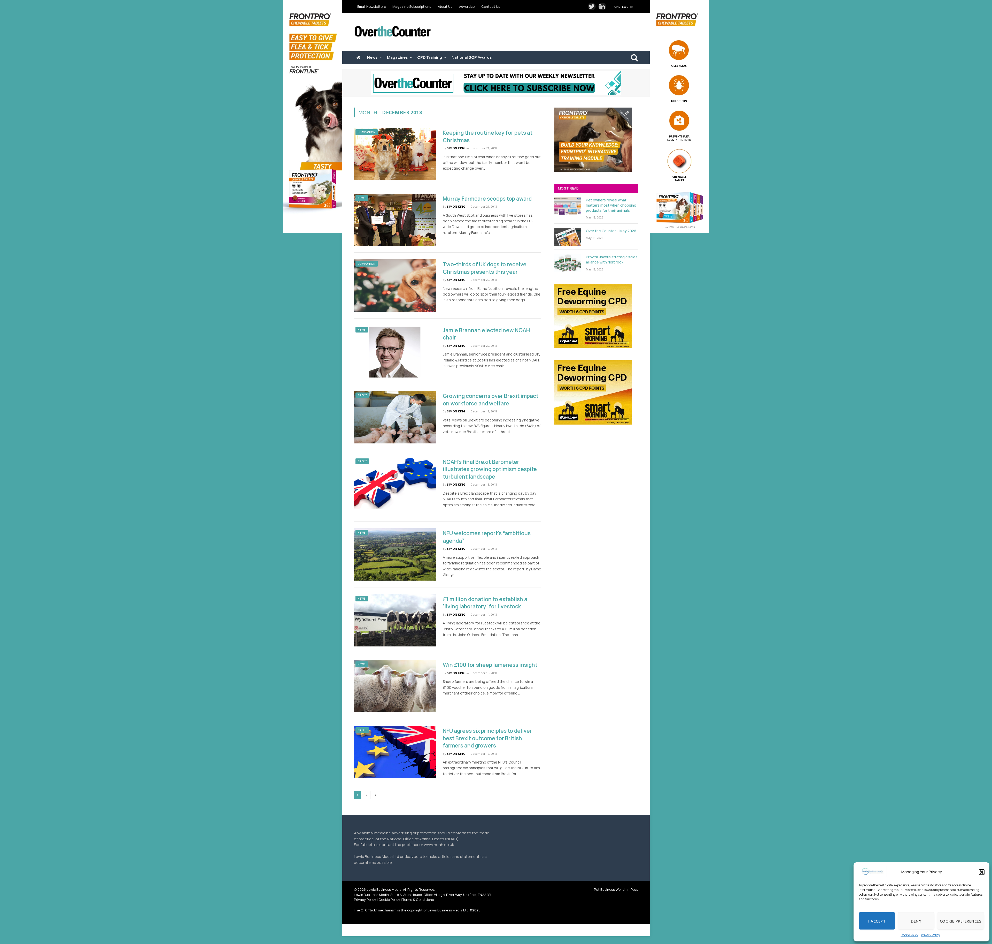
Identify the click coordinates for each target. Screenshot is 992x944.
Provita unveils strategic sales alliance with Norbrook (612, 259)
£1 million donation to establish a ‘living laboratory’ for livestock (485, 602)
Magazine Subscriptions (411, 6)
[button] (981, 872)
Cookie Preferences (960, 921)
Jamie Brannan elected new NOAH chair (486, 334)
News (372, 57)
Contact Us (490, 6)
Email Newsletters (371, 6)
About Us (445, 6)
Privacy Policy (930, 935)
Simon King (456, 148)
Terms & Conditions (418, 899)
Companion (367, 132)
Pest (634, 889)
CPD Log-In (624, 7)
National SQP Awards (472, 57)
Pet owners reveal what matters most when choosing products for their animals (611, 205)
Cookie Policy (909, 935)
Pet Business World (609, 889)
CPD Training (429, 57)
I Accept (877, 921)
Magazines (397, 57)
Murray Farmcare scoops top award (487, 198)
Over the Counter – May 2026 (611, 230)
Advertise (467, 6)
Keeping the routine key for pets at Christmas (487, 136)
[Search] (634, 57)
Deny (916, 921)
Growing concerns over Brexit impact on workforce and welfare (490, 399)
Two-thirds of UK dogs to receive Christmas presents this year (484, 268)
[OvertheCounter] (392, 32)
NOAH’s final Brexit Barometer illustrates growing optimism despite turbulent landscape (490, 469)
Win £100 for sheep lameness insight (490, 664)
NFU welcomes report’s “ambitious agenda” (487, 537)
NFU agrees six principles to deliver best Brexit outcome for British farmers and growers (487, 738)
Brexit (362, 395)
